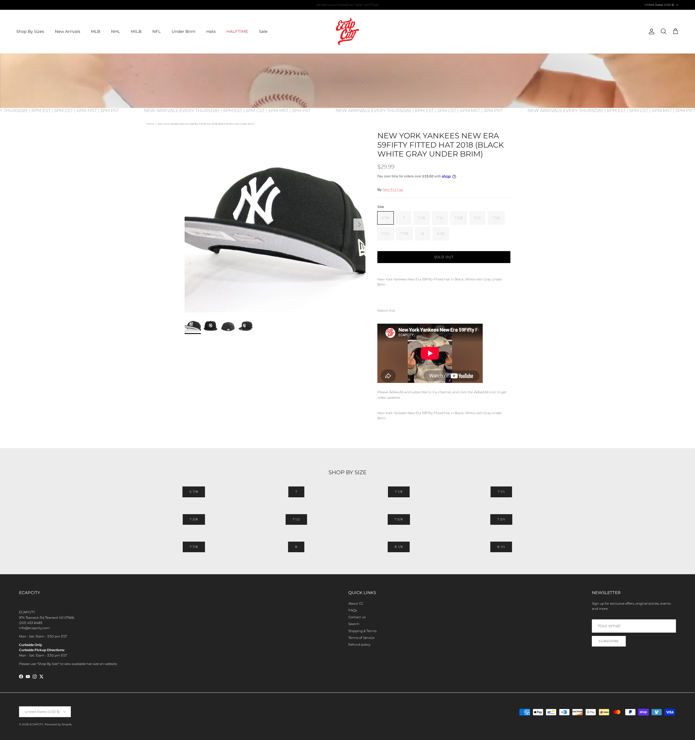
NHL (115, 31)
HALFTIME (237, 31)
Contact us (357, 617)
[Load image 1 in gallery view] (275, 221)
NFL (156, 31)
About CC (355, 603)
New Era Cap (393, 190)
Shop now (366, 5)
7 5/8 (399, 519)
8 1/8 (399, 547)
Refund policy (359, 644)
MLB (95, 31)
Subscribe (609, 641)
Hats (211, 31)
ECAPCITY (36, 724)
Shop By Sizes (30, 31)
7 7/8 (194, 547)
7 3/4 (501, 519)
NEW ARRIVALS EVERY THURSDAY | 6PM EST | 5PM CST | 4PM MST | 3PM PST (237, 110)
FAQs (352, 610)
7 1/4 (501, 492)
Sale (263, 31)
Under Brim (183, 31)
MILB (136, 31)
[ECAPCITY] (347, 31)
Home (150, 123)
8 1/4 (501, 547)
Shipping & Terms (362, 631)
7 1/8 (399, 492)
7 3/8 (194, 519)
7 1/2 (296, 519)
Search (353, 624)
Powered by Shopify (58, 724)
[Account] (650, 31)
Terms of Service (361, 638)
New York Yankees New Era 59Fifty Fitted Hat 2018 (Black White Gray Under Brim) (206, 123)
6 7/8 (193, 492)
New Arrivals (67, 31)
